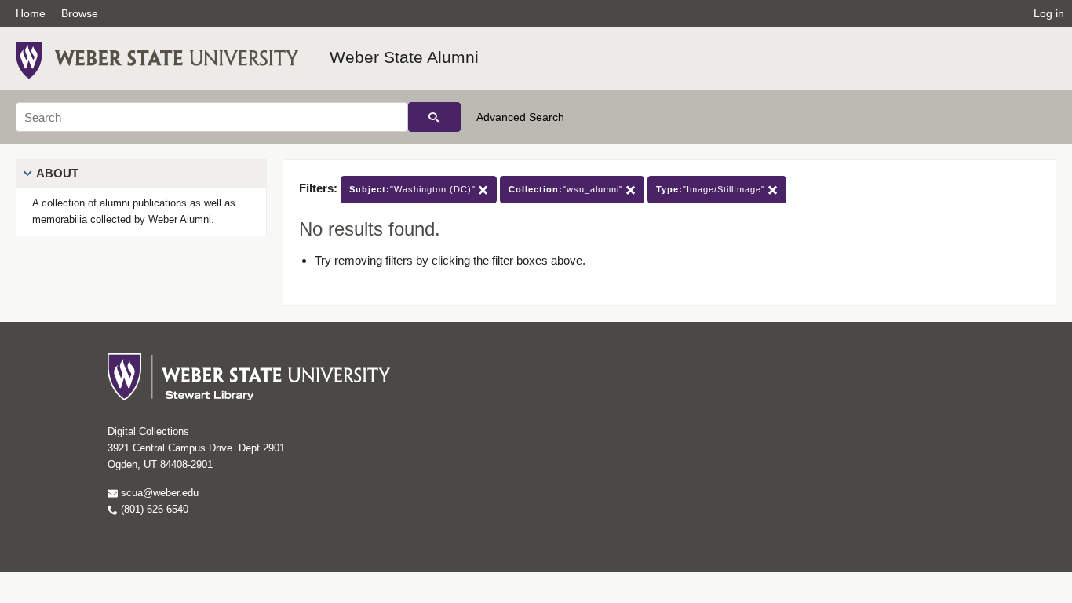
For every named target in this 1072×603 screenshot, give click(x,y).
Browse (79, 13)
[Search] (434, 117)
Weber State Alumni (404, 57)
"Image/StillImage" (712, 189)
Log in (1049, 13)
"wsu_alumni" (567, 189)
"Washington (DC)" (414, 189)
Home (31, 13)
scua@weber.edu (158, 493)
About (57, 173)
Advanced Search (520, 117)
